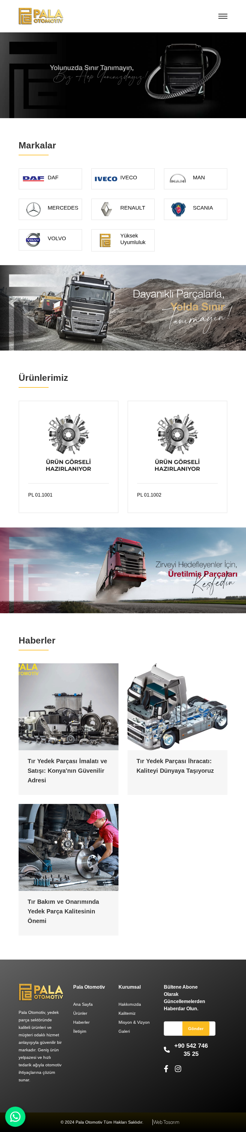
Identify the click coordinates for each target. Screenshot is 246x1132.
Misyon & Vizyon (134, 1022)
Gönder (195, 1028)
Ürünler (80, 1013)
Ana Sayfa (83, 1004)
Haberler (81, 1022)
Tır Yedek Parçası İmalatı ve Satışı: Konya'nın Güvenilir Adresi (67, 771)
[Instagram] (178, 1069)
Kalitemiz (127, 1013)
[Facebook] (167, 1069)
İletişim (79, 1031)
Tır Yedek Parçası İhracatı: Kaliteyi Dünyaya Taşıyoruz (175, 766)
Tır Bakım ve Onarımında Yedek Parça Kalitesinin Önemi (63, 911)
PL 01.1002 (149, 494)
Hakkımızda (129, 1004)
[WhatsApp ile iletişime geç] (15, 1116)
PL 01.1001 (40, 494)
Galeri (124, 1031)
